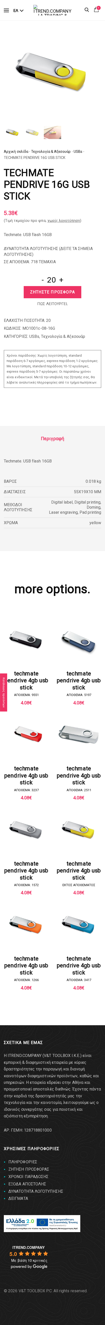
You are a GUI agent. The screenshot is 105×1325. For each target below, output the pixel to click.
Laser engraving (63, 512)
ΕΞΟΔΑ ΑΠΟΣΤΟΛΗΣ (27, 1184)
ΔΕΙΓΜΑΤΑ (18, 1198)
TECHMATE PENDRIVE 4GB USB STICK (26, 680)
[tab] (52, 439)
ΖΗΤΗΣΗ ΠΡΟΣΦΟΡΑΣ (28, 1169)
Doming (93, 507)
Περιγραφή (52, 438)
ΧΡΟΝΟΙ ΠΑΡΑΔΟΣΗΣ (28, 1176)
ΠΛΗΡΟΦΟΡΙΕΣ (22, 1162)
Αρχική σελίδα (16, 152)
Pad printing (90, 512)
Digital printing (87, 502)
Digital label (62, 502)
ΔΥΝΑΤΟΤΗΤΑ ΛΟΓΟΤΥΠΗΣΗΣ (35, 1191)
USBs (78, 152)
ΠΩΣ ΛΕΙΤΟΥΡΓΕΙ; (52, 304)
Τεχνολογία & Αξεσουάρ (51, 152)
